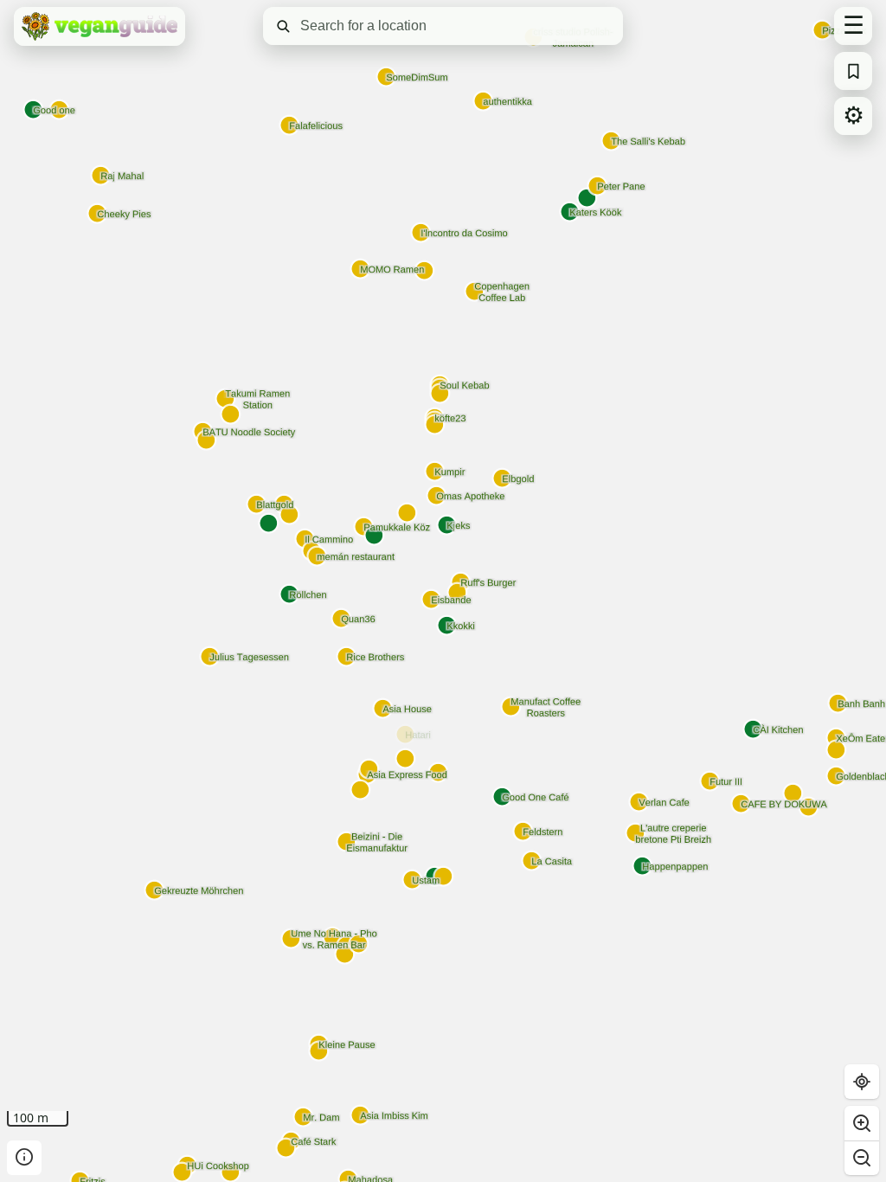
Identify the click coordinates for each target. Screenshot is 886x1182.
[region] (443, 591)
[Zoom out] (861, 1157)
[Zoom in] (861, 1123)
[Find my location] (861, 1081)
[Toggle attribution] (24, 1157)
